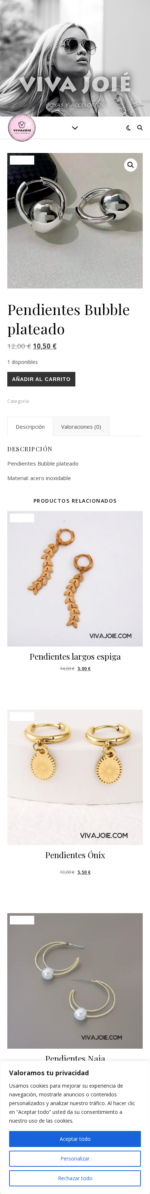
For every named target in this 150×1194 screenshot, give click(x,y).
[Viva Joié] (21, 127)
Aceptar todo (75, 1138)
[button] (130, 165)
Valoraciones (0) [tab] (81, 426)
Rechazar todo (75, 1178)
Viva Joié (75, 86)
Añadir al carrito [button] (75, 686)
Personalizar (75, 1158)
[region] (75, 1127)
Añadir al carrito (41, 379)
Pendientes (43, 401)
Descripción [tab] (30, 426)
